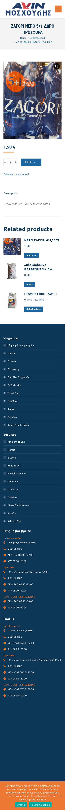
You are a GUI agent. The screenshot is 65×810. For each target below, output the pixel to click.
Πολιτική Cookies (40, 804)
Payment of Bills (16, 441)
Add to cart (31, 162)
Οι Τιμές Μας (14, 385)
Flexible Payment (17, 473)
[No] (60, 795)
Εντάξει (21, 804)
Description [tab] (10, 193)
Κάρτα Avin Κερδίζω (18, 424)
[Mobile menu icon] (58, 9)
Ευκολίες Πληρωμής (18, 377)
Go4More (12, 400)
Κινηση (11, 408)
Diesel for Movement (19, 505)
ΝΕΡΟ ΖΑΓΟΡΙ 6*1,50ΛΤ (41, 240)
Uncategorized (21, 174)
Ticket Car (13, 393)
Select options (33, 309)
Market (11, 353)
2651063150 (15, 548)
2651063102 (15, 578)
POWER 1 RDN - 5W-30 (40, 294)
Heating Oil (13, 465)
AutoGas (12, 416)
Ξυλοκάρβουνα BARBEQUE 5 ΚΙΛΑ (38, 267)
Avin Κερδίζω (14, 521)
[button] (57, 66)
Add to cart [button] (31, 255)
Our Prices (13, 481)
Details (29, 284)
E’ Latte (11, 361)
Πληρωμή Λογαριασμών (20, 345)
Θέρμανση (13, 369)
